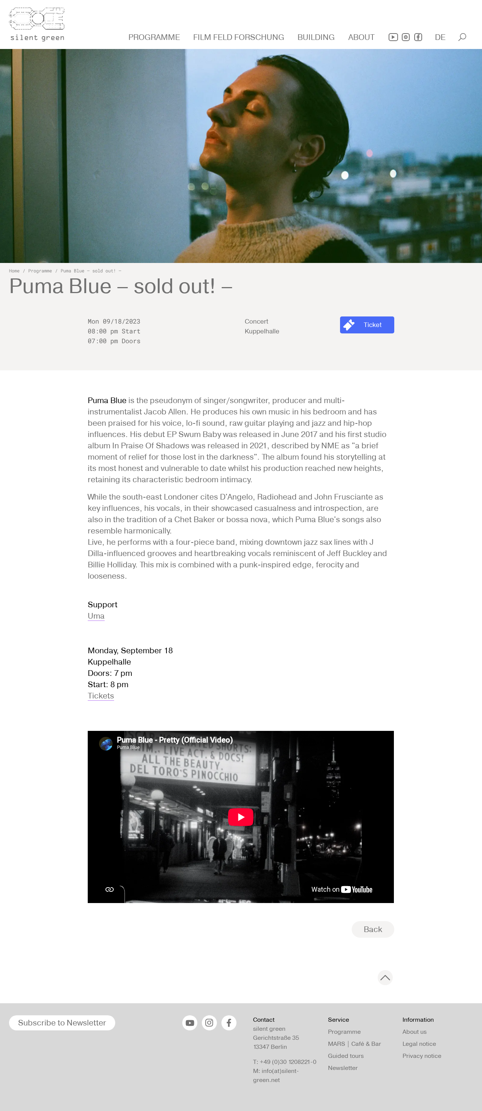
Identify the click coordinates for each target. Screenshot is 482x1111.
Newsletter (343, 1067)
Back (373, 929)
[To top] (385, 977)
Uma (96, 615)
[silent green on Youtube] (393, 37)
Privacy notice (422, 1055)
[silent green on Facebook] (418, 37)
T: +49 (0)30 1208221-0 (284, 1061)
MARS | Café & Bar (354, 1043)
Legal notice (419, 1043)
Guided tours (346, 1055)
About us (415, 1031)
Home (14, 270)
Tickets (101, 695)
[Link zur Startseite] (41, 22)
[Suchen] (462, 37)
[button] (155, 37)
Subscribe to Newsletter (62, 1022)
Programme (40, 270)
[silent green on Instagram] (405, 37)
